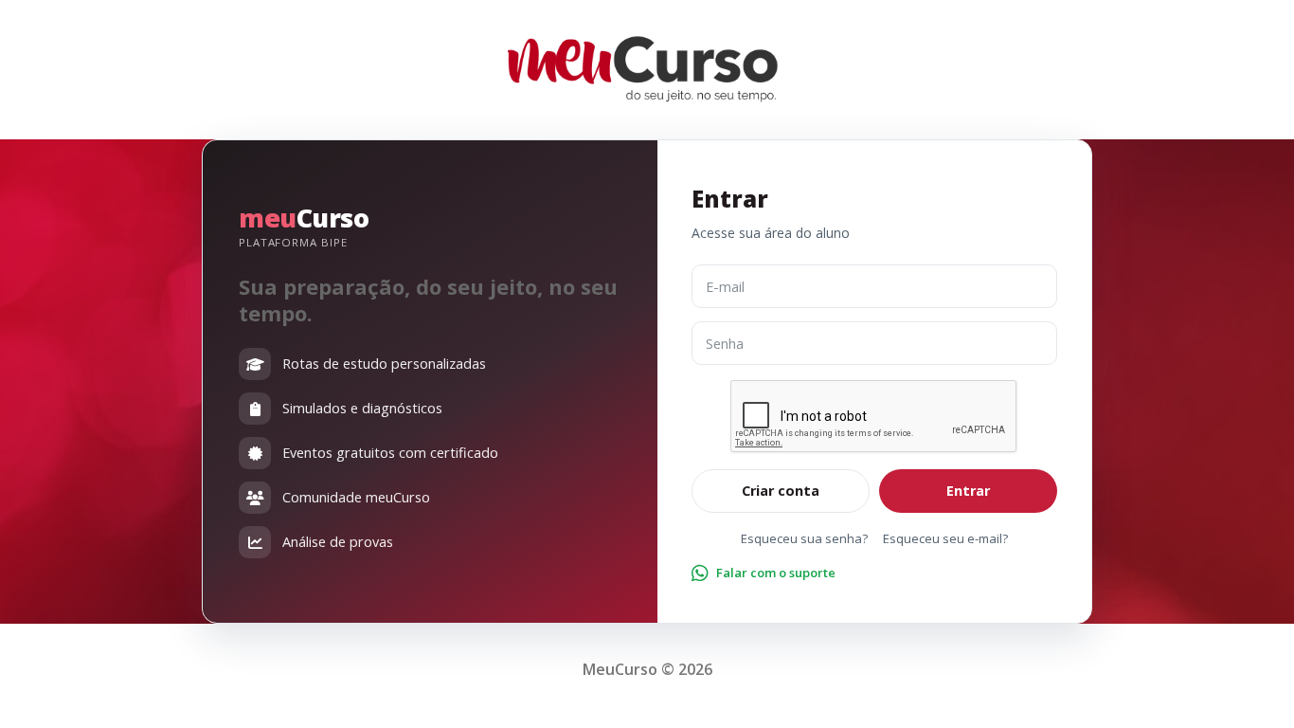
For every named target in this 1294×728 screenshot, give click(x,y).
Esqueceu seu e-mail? (945, 538)
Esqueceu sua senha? (804, 538)
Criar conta (780, 491)
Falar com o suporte (776, 572)
